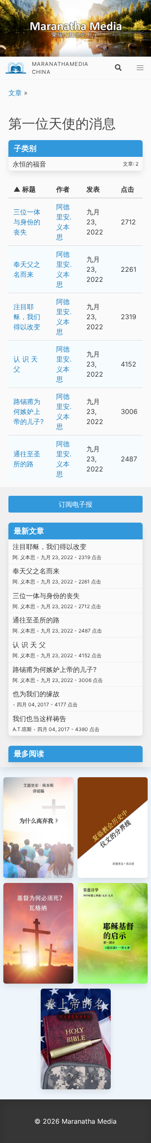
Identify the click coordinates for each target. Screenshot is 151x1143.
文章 (15, 93)
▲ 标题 (24, 189)
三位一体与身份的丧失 (26, 222)
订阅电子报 (75, 504)
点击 (127, 189)
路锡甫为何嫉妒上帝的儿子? (28, 411)
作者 (63, 189)
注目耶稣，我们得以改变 (26, 316)
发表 (93, 189)
